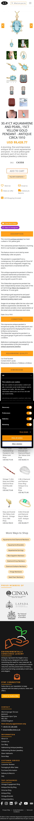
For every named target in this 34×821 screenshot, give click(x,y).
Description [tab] (17, 234)
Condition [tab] (17, 319)
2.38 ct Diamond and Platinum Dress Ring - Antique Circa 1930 (24, 483)
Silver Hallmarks (7, 753)
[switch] (29, 413)
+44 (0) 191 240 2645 (10, 727)
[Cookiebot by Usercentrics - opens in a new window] (24, 375)
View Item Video (10, 223)
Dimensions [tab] (17, 370)
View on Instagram (11, 227)
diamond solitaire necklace (16, 566)
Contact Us (5, 742)
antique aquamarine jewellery (11, 347)
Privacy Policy (6, 810)
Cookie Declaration (18, 810)
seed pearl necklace (16, 577)
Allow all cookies (17, 438)
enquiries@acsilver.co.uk (11, 730)
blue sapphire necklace (16, 556)
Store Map (5, 756)
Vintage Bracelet (7, 796)
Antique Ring (5, 793)
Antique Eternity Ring (8, 787)
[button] (12, 3)
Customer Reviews (8, 764)
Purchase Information (9, 770)
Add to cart (17, 170)
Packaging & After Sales (9, 767)
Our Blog (4, 744)
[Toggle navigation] (30, 3)
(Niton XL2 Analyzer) (19, 288)
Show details (24, 432)
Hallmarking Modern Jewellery (12, 750)
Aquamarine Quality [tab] (17, 353)
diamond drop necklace (16, 561)
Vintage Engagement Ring (10, 784)
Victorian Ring (6, 790)
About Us (4, 739)
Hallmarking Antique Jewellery (12, 747)
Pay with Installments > (17, 177)
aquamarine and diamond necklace (16, 540)
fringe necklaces (16, 572)
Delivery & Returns (8, 773)
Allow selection (17, 444)
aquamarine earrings (16, 550)
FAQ (2, 776)
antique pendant (17, 239)
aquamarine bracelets (16, 545)
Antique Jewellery (7, 799)
